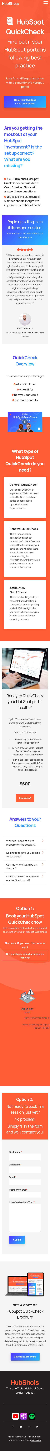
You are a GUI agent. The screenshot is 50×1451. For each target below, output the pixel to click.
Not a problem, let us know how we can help (25, 955)
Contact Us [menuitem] (20, 1436)
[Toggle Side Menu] (45, 3)
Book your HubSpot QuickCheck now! (25, 101)
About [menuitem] (11, 1436)
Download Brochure (25, 1356)
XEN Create (36, 1440)
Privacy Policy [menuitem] (34, 1436)
